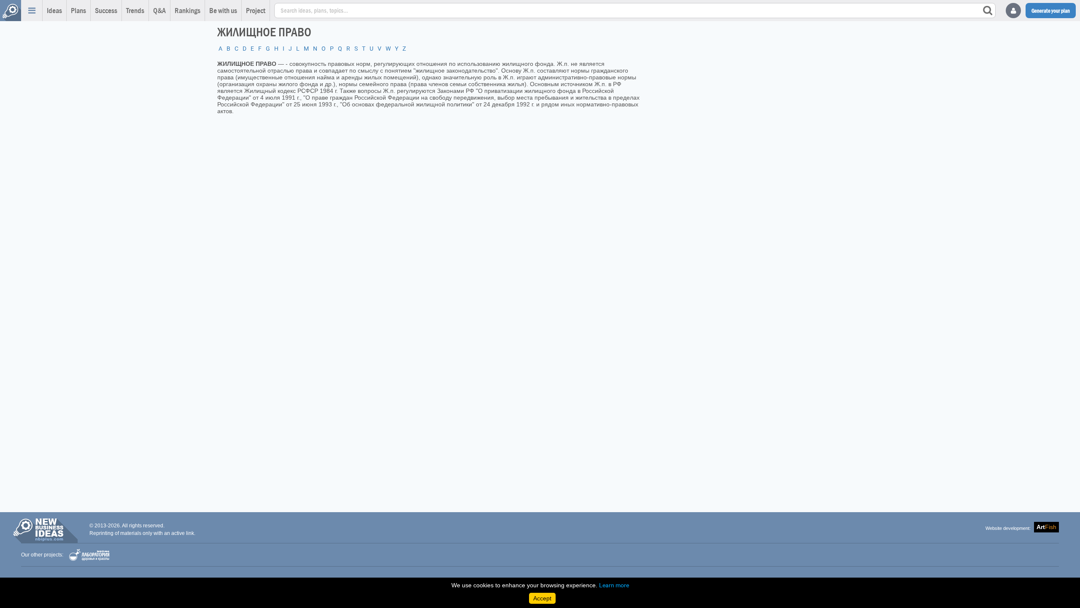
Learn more (614, 585)
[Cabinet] (1013, 10)
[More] (31, 10)
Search (987, 10)
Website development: (1008, 528)
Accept (542, 598)
